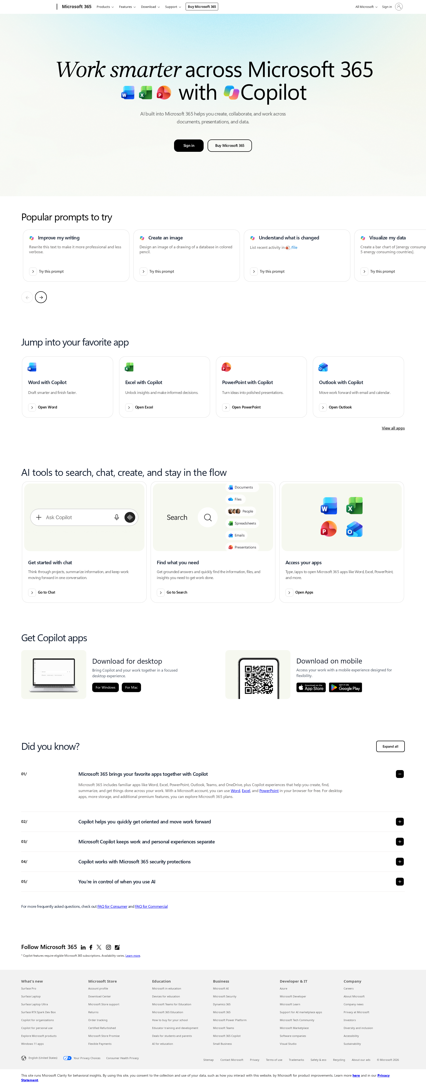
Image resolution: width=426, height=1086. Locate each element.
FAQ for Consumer (112, 906)
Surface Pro (28, 988)
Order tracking (97, 1020)
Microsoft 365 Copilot (227, 1036)
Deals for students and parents (172, 1036)
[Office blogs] (117, 947)
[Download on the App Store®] (311, 687)
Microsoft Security (224, 996)
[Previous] (27, 297)
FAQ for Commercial (151, 906)
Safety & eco (318, 1060)
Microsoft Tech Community (297, 1020)
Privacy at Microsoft (356, 1012)
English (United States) (43, 1058)
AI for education (162, 1044)
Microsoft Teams (223, 1028)
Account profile (98, 988)
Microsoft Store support (103, 1004)
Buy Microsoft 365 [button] (229, 145)
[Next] (41, 297)
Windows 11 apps (32, 1044)
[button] (67, 387)
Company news (353, 1004)
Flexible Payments (99, 1044)
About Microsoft (354, 996)
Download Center (99, 996)
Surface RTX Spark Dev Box (38, 1012)
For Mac (131, 687)
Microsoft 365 (222, 1012)
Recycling (339, 1060)
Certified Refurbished (102, 1028)
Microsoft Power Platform (230, 1020)
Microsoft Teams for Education (171, 1004)
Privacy (254, 1060)
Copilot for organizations (37, 1020)
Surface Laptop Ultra (34, 1004)
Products (103, 6)
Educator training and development (175, 1028)
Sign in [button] (189, 145)
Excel (246, 790)
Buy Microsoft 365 (202, 6)
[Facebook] (90, 947)
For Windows (105, 687)
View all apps (393, 428)
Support (171, 6)
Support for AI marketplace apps (301, 1012)
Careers (349, 988)
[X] (99, 947)
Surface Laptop (31, 996)
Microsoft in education (166, 988)
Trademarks (296, 1060)
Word (235, 790)
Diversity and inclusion (358, 1028)
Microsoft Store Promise (104, 1036)
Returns (93, 1012)
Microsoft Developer (293, 996)
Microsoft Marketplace (294, 1028)
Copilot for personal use (37, 1028)
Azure (283, 988)
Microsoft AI (221, 988)
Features (125, 6)
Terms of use (274, 1060)
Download (148, 6)
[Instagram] (108, 947)
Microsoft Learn (290, 1004)
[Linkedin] (83, 947)
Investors (350, 1020)
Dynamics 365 (222, 1004)
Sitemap (208, 1060)
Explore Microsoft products (38, 1036)
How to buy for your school (170, 1020)
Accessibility (351, 1036)
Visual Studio (288, 1044)
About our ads (361, 1060)
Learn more (132, 955)
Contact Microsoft (231, 1060)
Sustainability (352, 1044)
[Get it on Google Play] (345, 687)
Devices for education (166, 996)
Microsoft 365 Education (167, 1012)
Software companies (293, 1036)
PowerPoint (269, 790)
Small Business (222, 1044)
